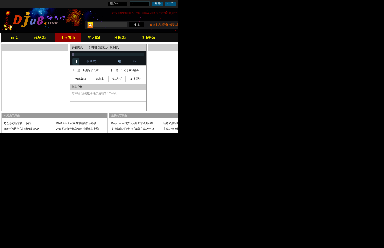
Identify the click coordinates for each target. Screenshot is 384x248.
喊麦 (172, 24)
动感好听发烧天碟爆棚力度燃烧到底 (184, 134)
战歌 (159, 24)
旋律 (152, 24)
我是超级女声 (91, 70)
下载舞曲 (99, 78)
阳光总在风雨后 (130, 70)
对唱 (178, 24)
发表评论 (117, 78)
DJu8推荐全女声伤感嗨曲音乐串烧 (76, 123)
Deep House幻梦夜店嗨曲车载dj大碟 (132, 123)
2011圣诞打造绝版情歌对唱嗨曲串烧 (77, 128)
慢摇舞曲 (121, 38)
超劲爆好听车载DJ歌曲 (17, 123)
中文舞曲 (68, 38)
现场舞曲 (41, 38)
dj (125, 12)
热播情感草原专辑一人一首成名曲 (131, 134)
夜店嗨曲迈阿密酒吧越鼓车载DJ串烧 (132, 128)
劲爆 (165, 24)
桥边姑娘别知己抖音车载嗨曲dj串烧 (184, 123)
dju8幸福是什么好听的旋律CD (21, 128)
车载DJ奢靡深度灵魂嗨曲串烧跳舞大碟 (186, 128)
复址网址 (135, 78)
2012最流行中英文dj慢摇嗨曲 (21, 134)
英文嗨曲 (95, 38)
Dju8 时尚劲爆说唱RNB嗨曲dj (73, 134)
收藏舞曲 (80, 78)
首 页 (15, 38)
